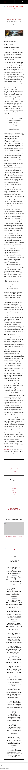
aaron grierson (11, 469)
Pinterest (14, 488)
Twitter (14, 486)
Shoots (14, 588)
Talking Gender (14, 701)
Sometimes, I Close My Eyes (14, 633)
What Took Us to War (14, 623)
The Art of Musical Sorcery (14, 508)
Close (26, 763)
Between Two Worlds (14, 689)
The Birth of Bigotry (14, 737)
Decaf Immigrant (7, 765)
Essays (12, 19)
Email (14, 494)
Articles (9, 19)
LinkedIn (14, 492)
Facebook (14, 483)
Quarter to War (14, 646)
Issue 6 (18, 469)
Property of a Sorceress (14, 611)
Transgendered (14, 658)
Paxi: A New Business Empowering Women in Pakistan (14, 536)
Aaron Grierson (7, 449)
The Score (14, 749)
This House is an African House (14, 577)
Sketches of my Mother (14, 666)
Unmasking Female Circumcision (14, 713)
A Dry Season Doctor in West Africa (14, 600)
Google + (14, 490)
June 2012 (14, 472)
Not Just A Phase (14, 726)
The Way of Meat (14, 678)
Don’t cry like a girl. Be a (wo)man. (14, 567)
